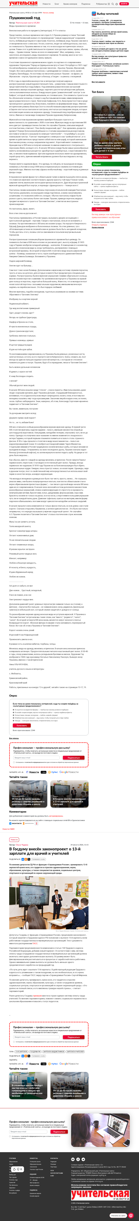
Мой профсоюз (34, 1183)
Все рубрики (13, 1193)
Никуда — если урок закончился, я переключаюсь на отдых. (36, 721)
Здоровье (12, 1188)
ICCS (52, 1170)
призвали (37, 996)
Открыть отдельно (99, 225)
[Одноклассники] (26, 859)
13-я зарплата (21, 1052)
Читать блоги (102, 157)
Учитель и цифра (14, 1190)
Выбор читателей (108, 13)
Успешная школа (35, 1161)
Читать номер (48, 13)
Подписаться (74, 757)
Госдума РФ (35, 1052)
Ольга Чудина (22, 845)
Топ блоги (98, 91)
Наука (11, 1164)
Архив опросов (98, 227)
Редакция (53, 1161)
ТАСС (34, 943)
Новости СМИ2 (8, 829)
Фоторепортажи (56, 1173)
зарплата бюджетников (53, 1052)
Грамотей (12, 1182)
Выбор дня (12, 1174)
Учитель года (13, 1180)
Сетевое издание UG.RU (37, 1177)
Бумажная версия (35, 1193)
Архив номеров (70, 4)
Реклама (53, 1164)
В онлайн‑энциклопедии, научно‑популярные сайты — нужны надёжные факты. (43, 712)
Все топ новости (98, 82)
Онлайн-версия (34, 1196)
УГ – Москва (33, 1180)
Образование (13, 1161)
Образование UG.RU (18, 796)
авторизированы (56, 816)
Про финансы (13, 1185)
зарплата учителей (75, 1052)
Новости (46, 4)
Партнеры (53, 1167)
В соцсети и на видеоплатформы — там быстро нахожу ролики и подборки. (42, 710)
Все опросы (14, 738)
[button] (15, 823)
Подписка (85, 4)
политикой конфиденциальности (35, 762)
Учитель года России (36, 1169)
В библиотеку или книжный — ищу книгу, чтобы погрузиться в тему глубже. (42, 718)
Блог (57, 4)
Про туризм (13, 1177)
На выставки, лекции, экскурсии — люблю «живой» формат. (36, 715)
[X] (29, 859)
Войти (124, 4)
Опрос (97, 164)
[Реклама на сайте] (131, 1215)
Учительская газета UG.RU (28, 22)
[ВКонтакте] (23, 859)
